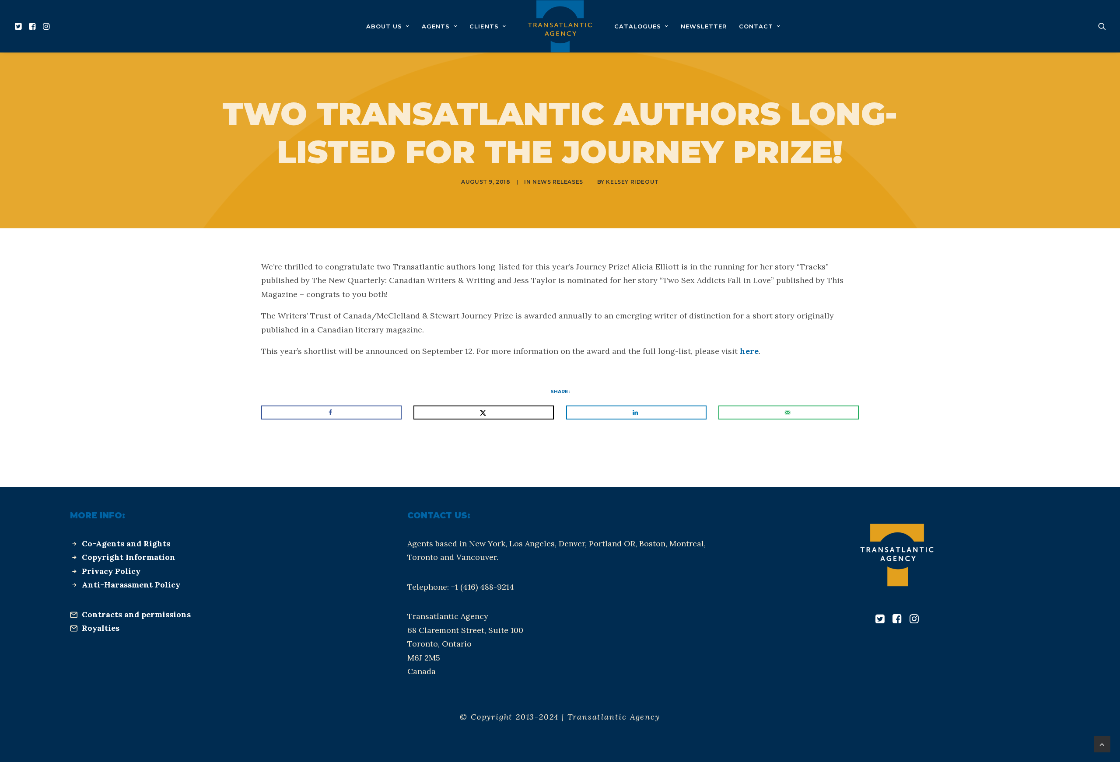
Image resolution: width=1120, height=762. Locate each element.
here (749, 351)
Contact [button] (756, 26)
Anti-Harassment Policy (131, 585)
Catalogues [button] (637, 26)
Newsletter (704, 26)
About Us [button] (384, 26)
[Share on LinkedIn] (636, 412)
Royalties (100, 628)
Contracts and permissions (136, 614)
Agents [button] (436, 26)
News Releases (557, 181)
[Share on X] (483, 412)
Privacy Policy (111, 571)
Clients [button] (483, 26)
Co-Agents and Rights (126, 543)
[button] (19, 26)
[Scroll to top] (1102, 743)
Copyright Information (128, 557)
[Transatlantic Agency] (560, 26)
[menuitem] (19, 26)
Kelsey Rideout (632, 181)
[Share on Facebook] (331, 412)
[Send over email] (788, 412)
